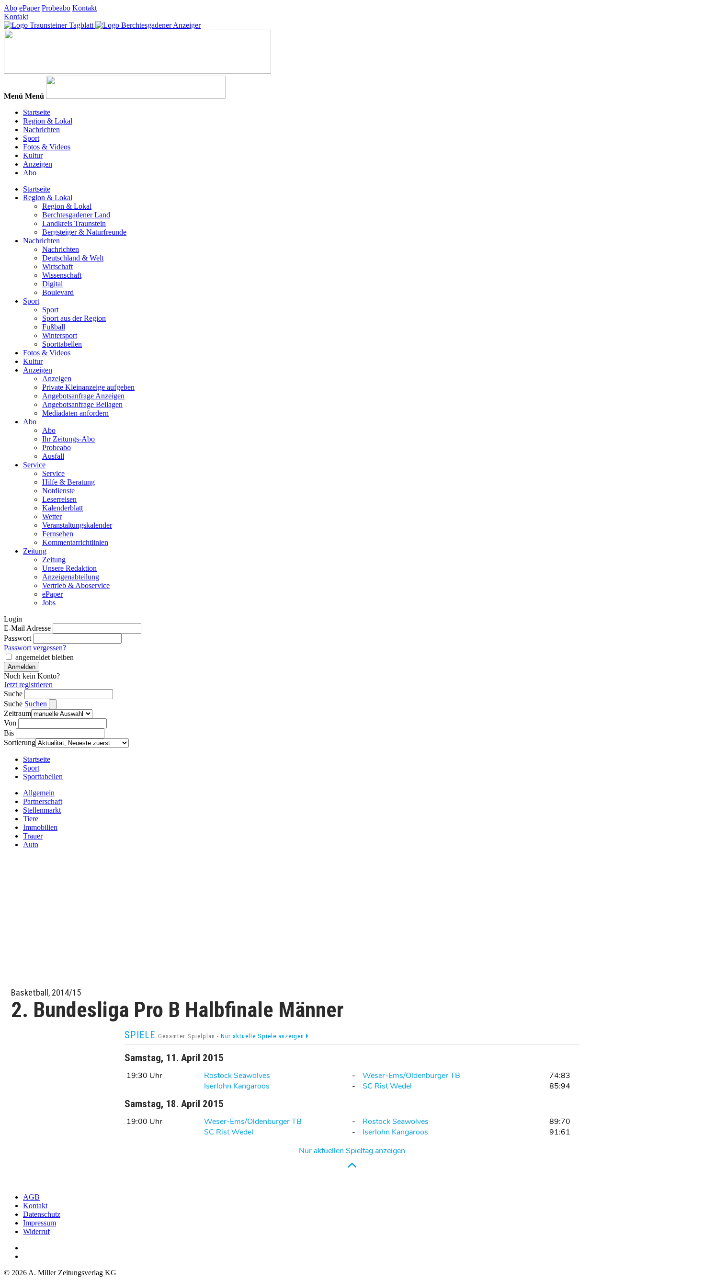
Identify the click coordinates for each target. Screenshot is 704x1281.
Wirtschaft (57, 266)
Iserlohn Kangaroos (237, 1086)
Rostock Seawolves (237, 1075)
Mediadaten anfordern (75, 413)
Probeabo (56, 8)
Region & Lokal (47, 121)
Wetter (52, 516)
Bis (9, 733)
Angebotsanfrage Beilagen (82, 404)
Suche (13, 694)
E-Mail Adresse (27, 628)
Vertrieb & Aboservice (76, 585)
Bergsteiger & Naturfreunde (84, 232)
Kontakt (84, 8)
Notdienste (58, 491)
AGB (31, 1197)
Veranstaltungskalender (77, 525)
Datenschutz (41, 1214)
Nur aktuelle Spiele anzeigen (263, 1036)
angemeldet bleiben (44, 657)
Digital (52, 284)
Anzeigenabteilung (70, 577)
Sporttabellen (62, 344)
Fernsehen (57, 534)
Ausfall (53, 456)
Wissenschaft (61, 275)
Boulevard (58, 292)
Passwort (17, 638)
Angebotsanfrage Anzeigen (83, 396)
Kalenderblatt (62, 508)
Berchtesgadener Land (76, 215)
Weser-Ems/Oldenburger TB (411, 1075)
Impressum (39, 1223)
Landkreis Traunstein (74, 223)
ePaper (29, 8)
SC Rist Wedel (387, 1086)
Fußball (53, 327)
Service (34, 465)
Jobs (49, 603)
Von (10, 723)
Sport (31, 138)
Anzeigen (37, 164)
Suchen (36, 704)
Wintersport (59, 335)
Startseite (36, 112)
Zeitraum (17, 713)
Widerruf (36, 1231)
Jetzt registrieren (28, 684)
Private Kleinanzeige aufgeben (88, 387)
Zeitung (34, 551)
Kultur (33, 155)
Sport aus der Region (74, 318)
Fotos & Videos (46, 147)
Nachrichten (41, 129)
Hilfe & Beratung (68, 482)
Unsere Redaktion (69, 568)
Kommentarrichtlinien (75, 542)
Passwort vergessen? (35, 648)
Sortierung (19, 742)
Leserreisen (59, 499)
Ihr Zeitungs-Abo (68, 439)
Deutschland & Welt (72, 258)
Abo (10, 8)
